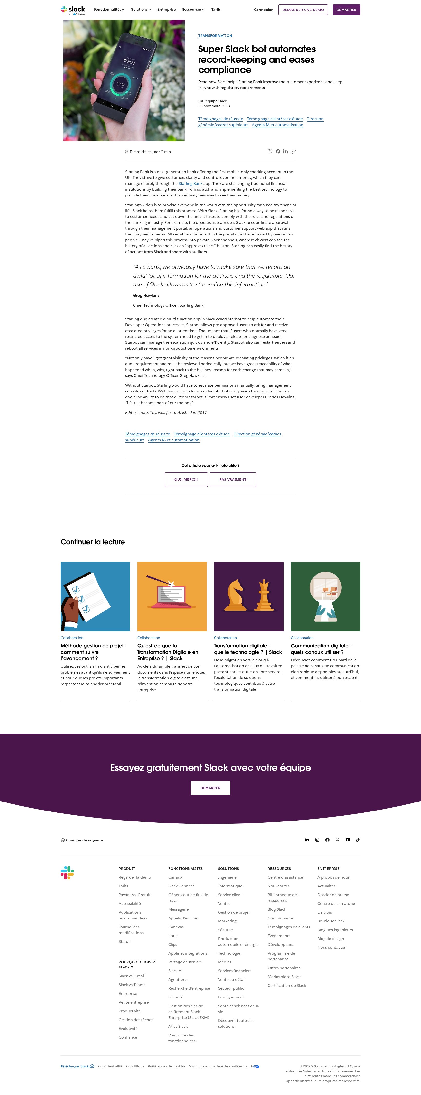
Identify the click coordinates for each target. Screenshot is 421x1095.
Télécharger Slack (75, 1066)
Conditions (135, 1066)
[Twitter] (270, 151)
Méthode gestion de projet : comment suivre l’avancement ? (93, 652)
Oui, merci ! (186, 479)
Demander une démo (303, 10)
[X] (337, 840)
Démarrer (346, 10)
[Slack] (73, 9)
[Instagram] (317, 840)
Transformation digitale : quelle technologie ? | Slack (248, 649)
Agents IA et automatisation (277, 124)
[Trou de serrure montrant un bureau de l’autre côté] (325, 596)
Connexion (264, 9)
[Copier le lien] (293, 151)
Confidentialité (110, 1066)
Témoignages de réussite (220, 118)
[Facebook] (278, 151)
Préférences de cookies (166, 1066)
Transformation (215, 35)
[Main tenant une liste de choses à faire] (95, 596)
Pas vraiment (233, 479)
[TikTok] (358, 840)
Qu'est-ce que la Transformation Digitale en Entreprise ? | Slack (167, 652)
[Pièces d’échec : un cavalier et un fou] (249, 596)
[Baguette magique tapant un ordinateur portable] (172, 596)
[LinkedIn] (285, 151)
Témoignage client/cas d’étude (275, 118)
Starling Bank (190, 183)
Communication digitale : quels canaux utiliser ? (321, 649)
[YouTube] (348, 840)
